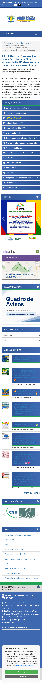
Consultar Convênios (12, 573)
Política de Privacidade (24, 666)
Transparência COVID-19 (15, 128)
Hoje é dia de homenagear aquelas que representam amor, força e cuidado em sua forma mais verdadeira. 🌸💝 (26, 458)
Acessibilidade (11, 188)
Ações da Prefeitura (23, 43)
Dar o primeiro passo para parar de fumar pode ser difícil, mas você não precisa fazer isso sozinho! (26, 479)
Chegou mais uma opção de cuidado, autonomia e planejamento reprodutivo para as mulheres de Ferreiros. (26, 409)
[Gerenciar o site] (38, 587)
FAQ (18, 2)
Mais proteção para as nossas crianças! (24, 358)
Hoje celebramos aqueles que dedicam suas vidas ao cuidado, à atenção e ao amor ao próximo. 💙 (25, 439)
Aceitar (23, 672)
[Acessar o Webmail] (36, 587)
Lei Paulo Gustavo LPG (14, 123)
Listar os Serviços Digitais (16, 113)
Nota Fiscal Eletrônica (14, 163)
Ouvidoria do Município (15, 148)
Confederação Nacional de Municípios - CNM (21, 559)
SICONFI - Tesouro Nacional (15, 568)
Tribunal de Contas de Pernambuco (18, 535)
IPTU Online (9, 158)
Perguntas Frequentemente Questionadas (22, 178)
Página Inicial (8, 43)
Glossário (9, 2)
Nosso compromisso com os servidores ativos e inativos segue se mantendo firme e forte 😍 (25, 375)
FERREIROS (9, 33)
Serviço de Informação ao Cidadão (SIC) (21, 143)
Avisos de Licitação (13, 133)
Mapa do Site (28, 2)
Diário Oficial (11, 168)
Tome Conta (9, 540)
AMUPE (7, 545)
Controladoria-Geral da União (15, 554)
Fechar (23, 676)
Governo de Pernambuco (14, 549)
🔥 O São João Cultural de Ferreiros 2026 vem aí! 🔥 (26, 392)
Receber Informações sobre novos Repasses (21, 578)
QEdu (7, 564)
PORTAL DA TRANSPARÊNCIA (17, 108)
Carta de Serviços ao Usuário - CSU (19, 153)
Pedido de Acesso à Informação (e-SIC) (21, 138)
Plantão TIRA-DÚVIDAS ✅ (26, 424)
